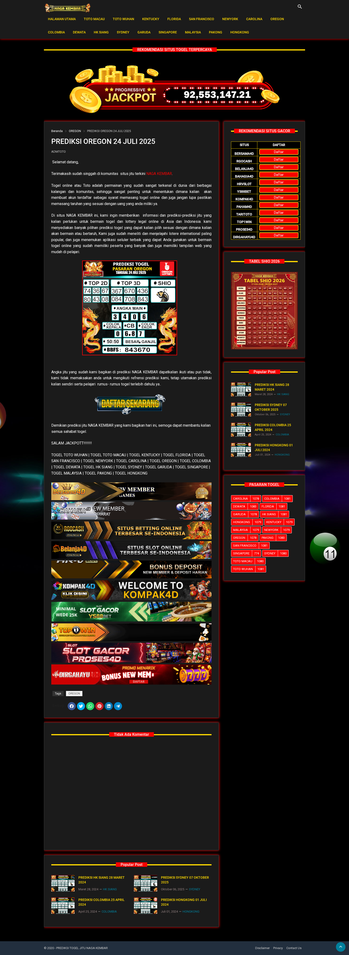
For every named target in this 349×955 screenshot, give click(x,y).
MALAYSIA (193, 32)
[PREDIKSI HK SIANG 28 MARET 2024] (63, 883)
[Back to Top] (340, 947)
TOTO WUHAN (123, 19)
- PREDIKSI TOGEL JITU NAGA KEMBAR (81, 948)
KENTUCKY (150, 19)
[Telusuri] (300, 8)
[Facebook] (72, 706)
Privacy (278, 948)
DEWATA (79, 32)
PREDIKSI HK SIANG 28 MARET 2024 (101, 880)
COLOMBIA (56, 32)
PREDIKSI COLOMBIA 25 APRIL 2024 (101, 902)
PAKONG (215, 32)
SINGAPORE (168, 32)
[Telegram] (118, 706)
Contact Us (294, 948)
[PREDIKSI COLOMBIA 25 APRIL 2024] (63, 905)
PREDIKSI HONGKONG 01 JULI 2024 (184, 902)
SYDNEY (123, 32)
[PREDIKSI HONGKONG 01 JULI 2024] (145, 905)
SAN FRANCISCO (201, 19)
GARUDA (144, 32)
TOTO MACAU (94, 19)
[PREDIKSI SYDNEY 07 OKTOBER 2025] (145, 883)
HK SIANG (101, 32)
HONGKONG (239, 32)
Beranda (57, 131)
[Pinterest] (99, 706)
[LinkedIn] (109, 706)
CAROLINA (254, 19)
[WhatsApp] (90, 706)
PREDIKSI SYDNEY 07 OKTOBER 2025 (185, 880)
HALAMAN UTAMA (62, 19)
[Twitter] (81, 706)
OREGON (277, 19)
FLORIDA (174, 19)
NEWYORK (230, 19)
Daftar (279, 152)
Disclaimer (262, 948)
